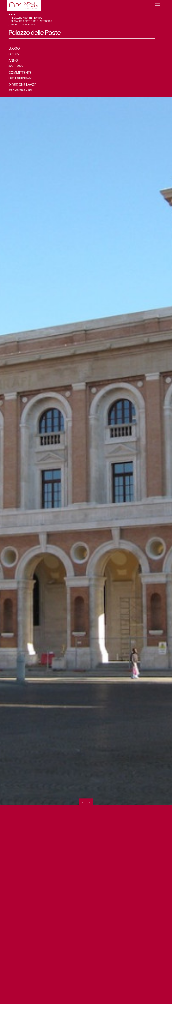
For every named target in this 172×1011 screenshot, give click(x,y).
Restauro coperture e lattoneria (31, 21)
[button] (82, 801)
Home (12, 14)
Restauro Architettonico (26, 18)
